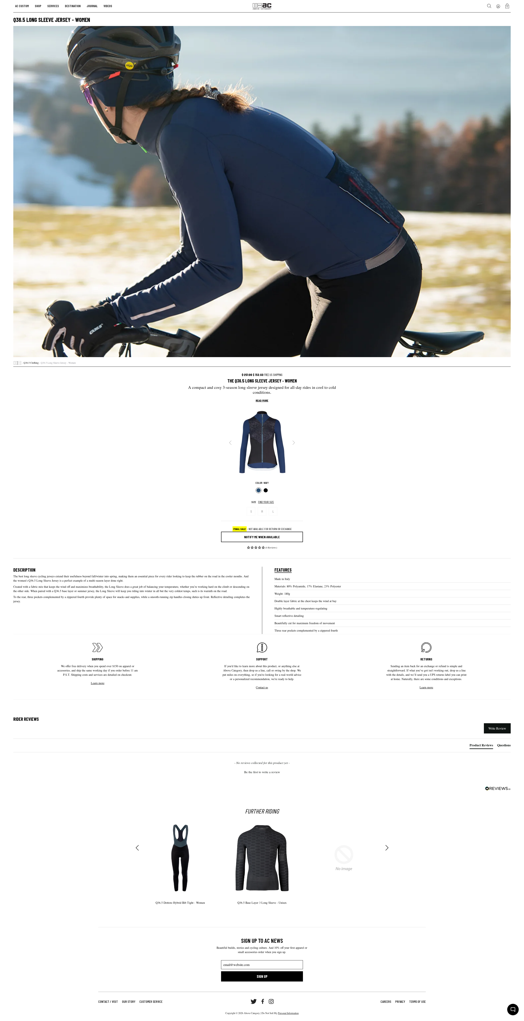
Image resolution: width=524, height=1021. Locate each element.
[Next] (294, 443)
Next (387, 848)
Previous (137, 848)
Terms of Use (417, 1001)
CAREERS (386, 1001)
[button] (262, 548)
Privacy (400, 1001)
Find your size (266, 502)
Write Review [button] (497, 728)
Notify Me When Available (262, 537)
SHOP (38, 6)
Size (253, 502)
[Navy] (258, 490)
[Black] (265, 490)
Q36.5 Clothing (31, 362)
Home (17, 363)
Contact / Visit (108, 1001)
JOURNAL (92, 6)
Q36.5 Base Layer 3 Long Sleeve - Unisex (262, 903)
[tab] (481, 746)
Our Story (128, 1001)
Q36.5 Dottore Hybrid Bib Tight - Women (180, 903)
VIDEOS (108, 6)
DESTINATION (73, 6)
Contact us (262, 687)
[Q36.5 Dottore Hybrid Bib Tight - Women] (180, 858)
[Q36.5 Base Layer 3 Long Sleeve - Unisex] (262, 858)
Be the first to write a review (262, 772)
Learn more (97, 683)
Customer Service (151, 1001)
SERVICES (53, 6)
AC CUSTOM (22, 6)
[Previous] (230, 443)
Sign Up (262, 976)
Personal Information (288, 1013)
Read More (262, 400)
